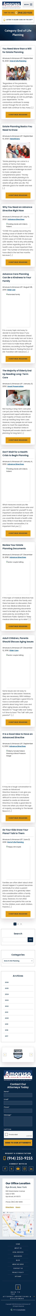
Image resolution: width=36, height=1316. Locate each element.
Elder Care (14, 650)
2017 (6, 1036)
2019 (6, 1024)
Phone (6, 1107)
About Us (18, 1248)
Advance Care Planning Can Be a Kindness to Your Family (16, 277)
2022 (7, 1006)
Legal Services (18, 1252)
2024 (7, 994)
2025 (7, 988)
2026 (7, 982)
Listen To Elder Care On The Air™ (19, 20)
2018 (6, 1030)
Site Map (18, 1276)
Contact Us (18, 1268)
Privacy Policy (18, 1272)
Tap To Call (18, 12)
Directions (10, 1207)
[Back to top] (18, 1287)
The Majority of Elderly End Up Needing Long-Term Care (16, 374)
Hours (18, 1207)
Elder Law (11, 290)
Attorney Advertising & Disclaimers (17, 1298)
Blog (18, 1260)
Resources (18, 1256)
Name (6, 1091)
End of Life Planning (18, 61)
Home (18, 1244)
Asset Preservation (15, 386)
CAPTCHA (7, 1129)
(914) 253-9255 (17, 1202)
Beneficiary (15, 139)
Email (6, 1099)
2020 (7, 1018)
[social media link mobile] (5, 1169)
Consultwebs (21, 1310)
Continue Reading (18, 115)
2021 (6, 1012)
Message (7, 1115)
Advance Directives (16, 219)
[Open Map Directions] (18, 1213)
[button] (5, 1054)
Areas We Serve (18, 1264)
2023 (7, 1000)
